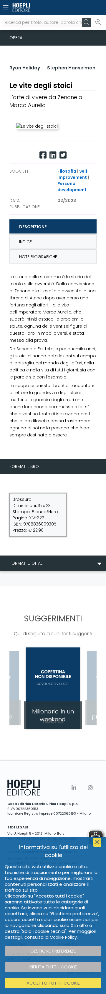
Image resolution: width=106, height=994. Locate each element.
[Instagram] (90, 787)
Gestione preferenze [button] (53, 951)
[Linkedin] (53, 155)
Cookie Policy (63, 937)
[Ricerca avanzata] (98, 22)
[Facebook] (43, 155)
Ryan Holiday (24, 68)
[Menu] (5, 7)
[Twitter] (63, 155)
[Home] (43, 7)
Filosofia (66, 171)
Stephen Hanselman (71, 68)
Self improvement (72, 174)
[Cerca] (86, 22)
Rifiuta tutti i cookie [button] (53, 967)
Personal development (72, 187)
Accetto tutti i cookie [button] (53, 983)
